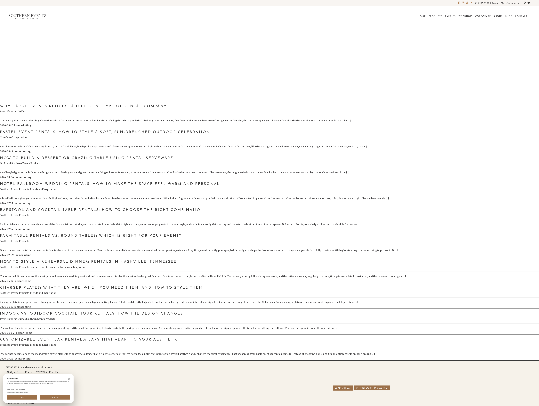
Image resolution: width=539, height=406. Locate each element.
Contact (521, 16)
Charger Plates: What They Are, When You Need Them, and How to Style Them (101, 288)
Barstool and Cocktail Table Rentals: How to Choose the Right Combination (102, 210)
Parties (450, 16)
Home (422, 16)
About (498, 16)
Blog (508, 16)
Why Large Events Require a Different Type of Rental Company (83, 106)
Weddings (465, 16)
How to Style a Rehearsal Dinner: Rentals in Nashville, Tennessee (88, 262)
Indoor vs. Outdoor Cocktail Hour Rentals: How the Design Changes (91, 314)
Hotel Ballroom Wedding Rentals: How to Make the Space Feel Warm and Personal (110, 184)
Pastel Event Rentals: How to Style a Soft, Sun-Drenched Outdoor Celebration (105, 132)
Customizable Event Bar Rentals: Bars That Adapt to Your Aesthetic (89, 340)
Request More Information (506, 3)
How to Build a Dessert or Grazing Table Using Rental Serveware (86, 158)
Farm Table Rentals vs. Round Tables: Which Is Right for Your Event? (90, 236)
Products (435, 16)
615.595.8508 (482, 3)
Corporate (483, 16)
